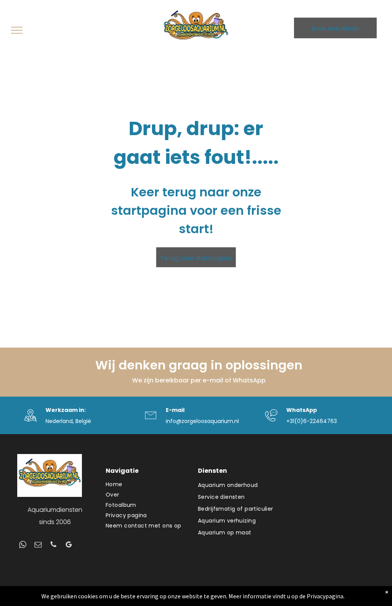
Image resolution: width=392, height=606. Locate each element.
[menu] (17, 30)
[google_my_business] (68, 545)
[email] (38, 545)
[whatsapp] (22, 545)
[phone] (53, 545)
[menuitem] (148, 484)
